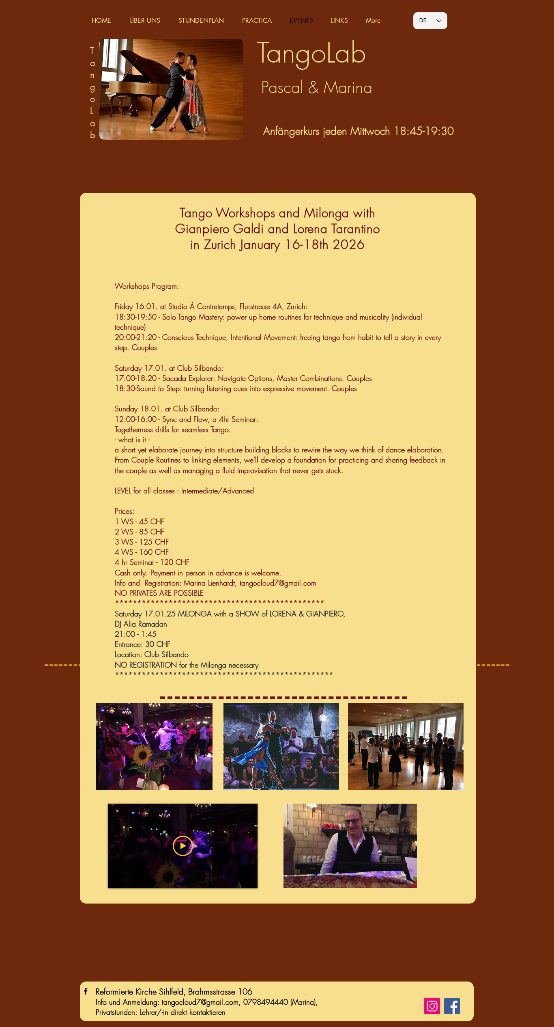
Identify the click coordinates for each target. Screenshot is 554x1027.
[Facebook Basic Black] (85, 991)
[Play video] (183, 846)
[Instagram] (432, 1006)
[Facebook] (452, 1006)
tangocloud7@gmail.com (278, 583)
